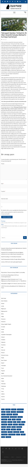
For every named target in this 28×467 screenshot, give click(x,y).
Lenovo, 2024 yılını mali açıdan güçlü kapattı (11, 262)
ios (9, 419)
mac (19, 422)
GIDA (2, 332)
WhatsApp (4, 434)
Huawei (20, 416)
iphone (18, 419)
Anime (2, 303)
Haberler (3, 342)
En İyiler (3, 326)
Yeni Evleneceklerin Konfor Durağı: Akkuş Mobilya (13, 259)
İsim (2, 183)
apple (3, 411)
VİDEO (3, 394)
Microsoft (4, 424)
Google (15, 414)
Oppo (9, 427)
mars (23, 422)
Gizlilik (12, 457)
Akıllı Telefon (4, 301)
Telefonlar (3, 386)
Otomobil (3, 365)
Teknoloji (3, 383)
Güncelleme (13, 416)
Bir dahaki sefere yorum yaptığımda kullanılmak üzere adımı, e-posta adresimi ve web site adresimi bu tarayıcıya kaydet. (14, 212)
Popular (3, 370)
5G (3, 409)
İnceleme (3, 344)
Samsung (19, 427)
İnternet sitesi (4, 198)
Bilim (2, 313)
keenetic (4, 422)
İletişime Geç (18, 457)
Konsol (2, 352)
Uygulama (16, 431)
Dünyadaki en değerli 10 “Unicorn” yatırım (11, 283)
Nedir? (2, 363)
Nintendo (21, 424)
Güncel (3, 337)
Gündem (3, 339)
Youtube (8, 437)
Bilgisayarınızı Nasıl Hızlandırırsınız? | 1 (10, 279)
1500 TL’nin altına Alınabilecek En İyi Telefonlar (12, 286)
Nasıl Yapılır (4, 360)
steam (19, 429)
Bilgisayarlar (4, 311)
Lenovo (9, 422)
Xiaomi (23, 434)
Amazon (7, 409)
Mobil (2, 357)
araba (2, 306)
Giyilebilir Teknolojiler (6, 334)
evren (3, 414)
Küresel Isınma (4, 355)
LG (14, 422)
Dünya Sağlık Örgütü (6, 324)
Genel (2, 329)
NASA (10, 424)
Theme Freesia (14, 460)
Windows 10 (11, 434)
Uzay (2, 391)
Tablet (2, 381)
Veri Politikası (6, 457)
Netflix (15, 424)
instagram (4, 419)
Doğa (2, 316)
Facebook (9, 414)
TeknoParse (3, 460)
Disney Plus (20, 411)
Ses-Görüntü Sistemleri (6, 376)
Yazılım (3, 396)
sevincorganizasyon (6, 276)
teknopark (5, 39)
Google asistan (5, 416)
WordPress (20, 460)
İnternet (3, 350)
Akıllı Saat (3, 298)
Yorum (2, 163)
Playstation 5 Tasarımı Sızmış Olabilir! (10, 272)
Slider (2, 378)
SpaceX (13, 429)
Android (13, 409)
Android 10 (20, 409)
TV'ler (2, 388)
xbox (18, 434)
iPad (14, 419)
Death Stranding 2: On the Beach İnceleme (11, 256)
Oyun (2, 368)
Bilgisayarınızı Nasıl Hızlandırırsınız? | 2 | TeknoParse (13, 281)
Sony (8, 429)
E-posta (3, 191)
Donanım (3, 319)
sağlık (3, 429)
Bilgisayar (3, 308)
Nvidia (3, 427)
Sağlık (2, 373)
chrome (13, 411)
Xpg (3, 437)
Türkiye (10, 431)
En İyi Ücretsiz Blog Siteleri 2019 (9, 275)
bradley (23, 272)
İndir (2, 347)
